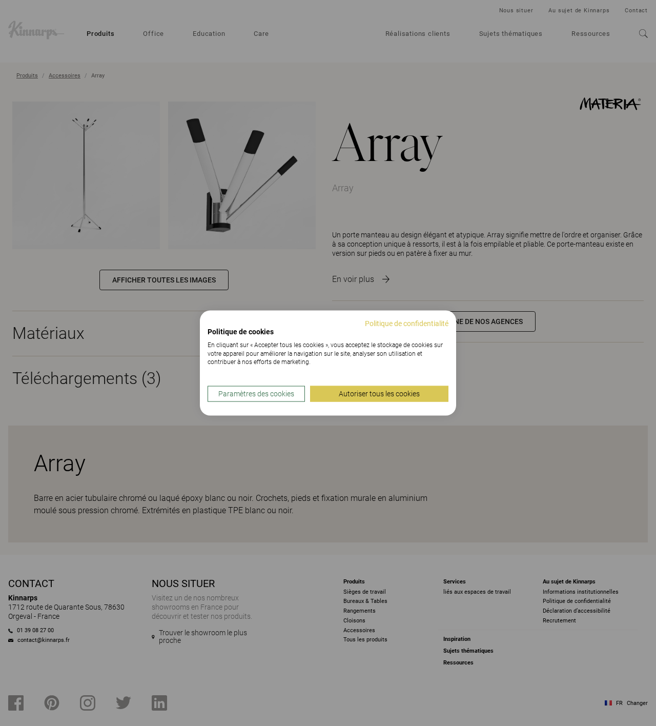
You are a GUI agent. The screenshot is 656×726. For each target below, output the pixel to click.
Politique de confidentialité (406, 323)
